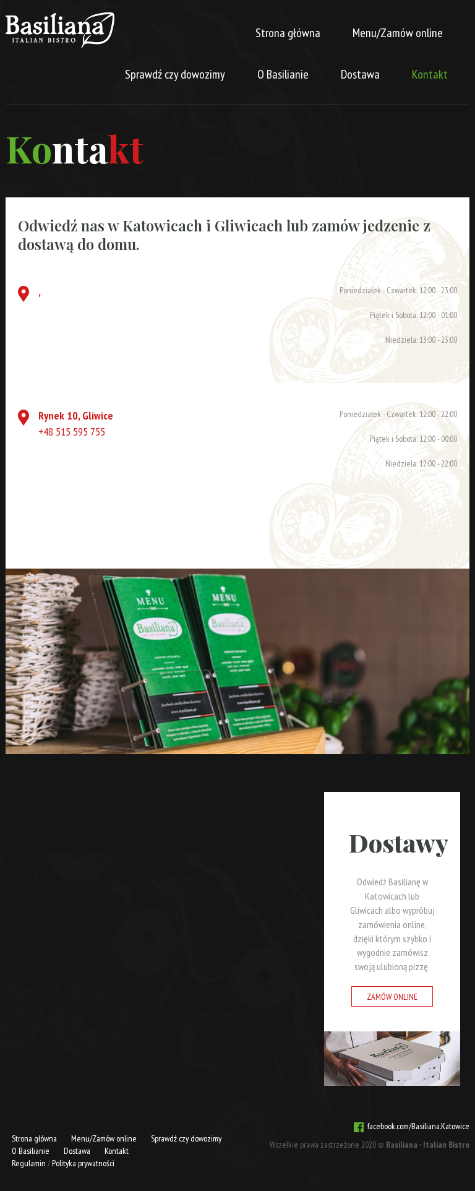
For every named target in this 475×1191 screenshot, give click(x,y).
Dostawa (360, 74)
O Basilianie (283, 74)
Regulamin (29, 1163)
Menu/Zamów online (398, 33)
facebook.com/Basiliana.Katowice (416, 1126)
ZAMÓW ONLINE (392, 996)
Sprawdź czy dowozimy (175, 74)
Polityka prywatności (83, 1163)
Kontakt (430, 74)
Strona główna (287, 33)
